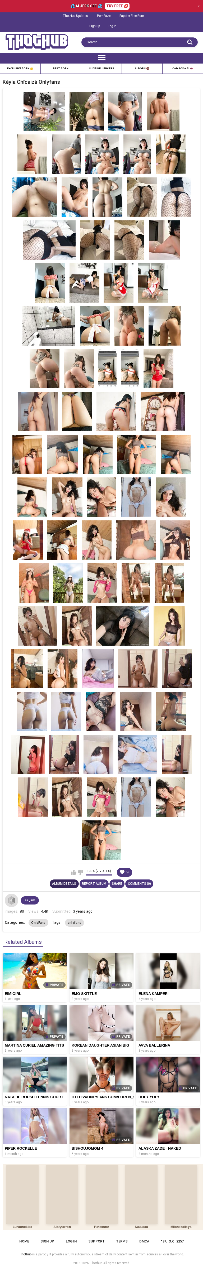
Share (117, 884)
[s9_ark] (11, 900)
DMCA (144, 1241)
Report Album (94, 884)
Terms (122, 1241)
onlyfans (74, 923)
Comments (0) (139, 884)
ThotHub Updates (75, 16)
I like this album (73, 872)
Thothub (96, 1263)
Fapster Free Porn (131, 16)
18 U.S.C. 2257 (172, 1241)
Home (24, 1241)
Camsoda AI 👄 (182, 68)
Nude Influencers (101, 68)
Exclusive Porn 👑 (20, 68)
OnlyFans (38, 923)
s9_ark (30, 900)
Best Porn (60, 68)
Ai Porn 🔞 (142, 68)
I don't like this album (80, 872)
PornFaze (103, 16)
